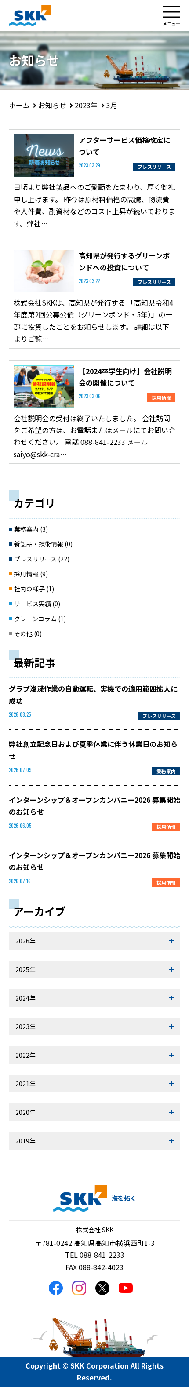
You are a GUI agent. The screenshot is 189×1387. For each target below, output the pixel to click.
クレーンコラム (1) (40, 618)
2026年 (25, 940)
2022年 (25, 1055)
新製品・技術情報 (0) (43, 543)
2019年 (25, 1140)
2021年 (25, 1083)
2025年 (25, 969)
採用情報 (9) (31, 573)
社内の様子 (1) (34, 588)
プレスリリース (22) (41, 558)
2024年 (25, 998)
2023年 (25, 1026)
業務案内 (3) (31, 528)
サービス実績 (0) (37, 603)
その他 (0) (28, 633)
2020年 (25, 1112)
